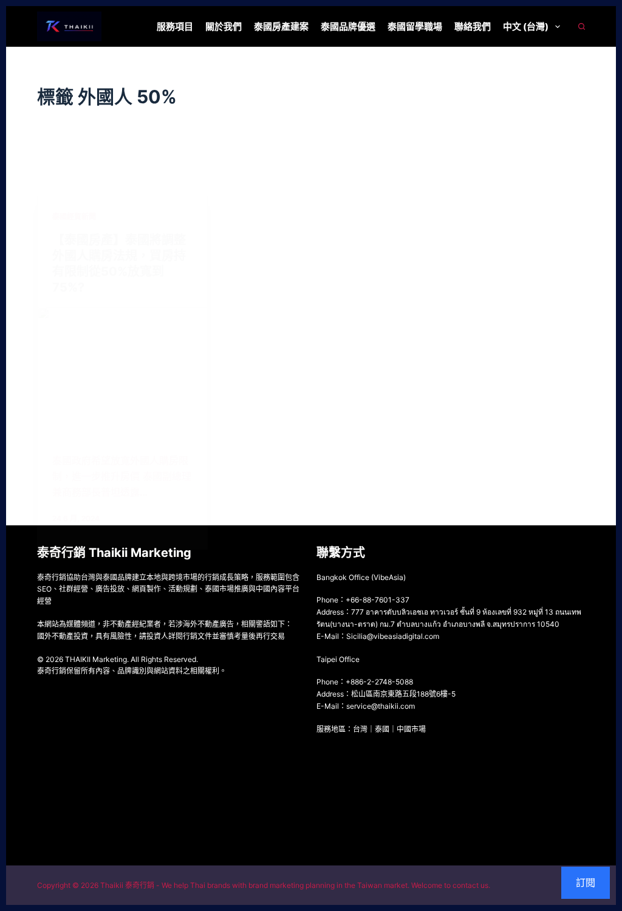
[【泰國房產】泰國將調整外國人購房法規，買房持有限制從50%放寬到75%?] (122, 370)
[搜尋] (581, 26)
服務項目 (175, 26)
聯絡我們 (472, 26)
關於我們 (223, 26)
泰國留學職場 (415, 26)
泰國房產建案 (281, 26)
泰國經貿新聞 (74, 216)
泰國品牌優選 (348, 26)
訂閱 (585, 882)
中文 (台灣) (526, 26)
